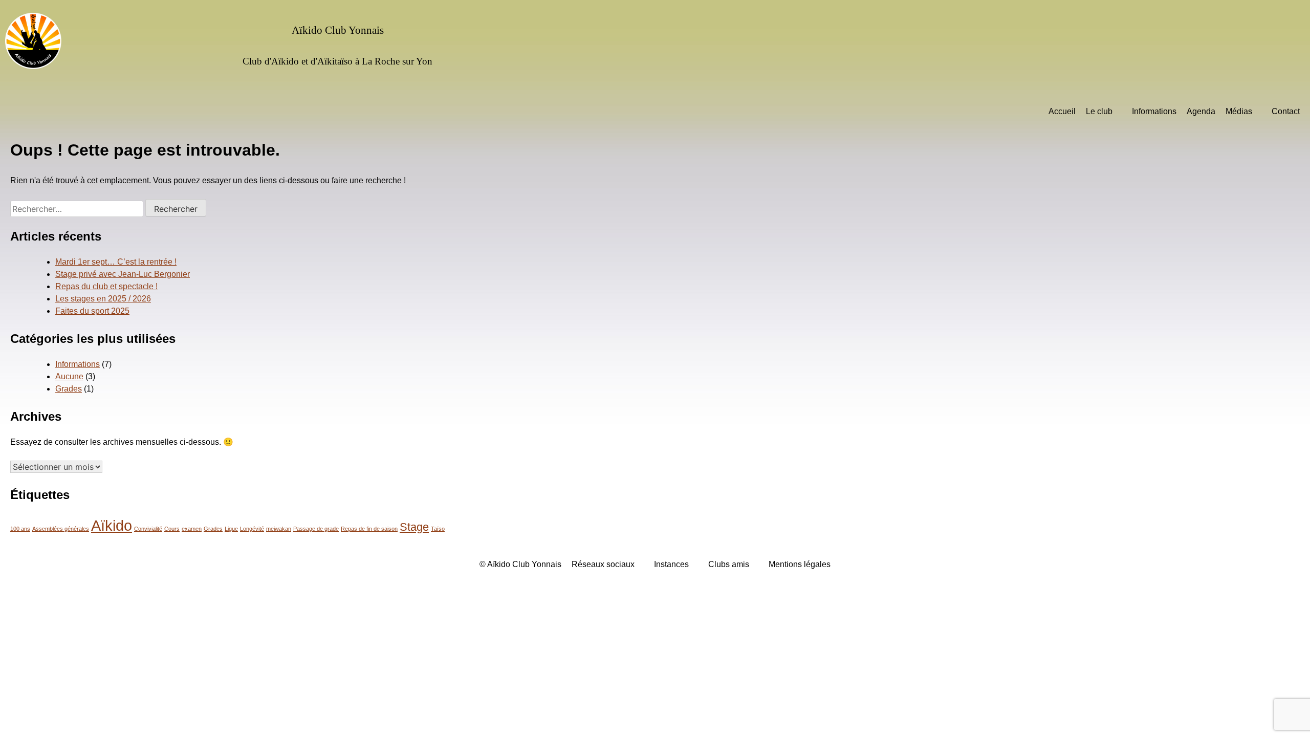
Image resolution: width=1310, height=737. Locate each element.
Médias (1239, 111)
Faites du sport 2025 (92, 311)
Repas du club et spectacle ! (106, 286)
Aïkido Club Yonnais (338, 30)
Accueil (1062, 111)
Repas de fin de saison (369, 529)
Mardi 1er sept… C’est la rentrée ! (116, 261)
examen (192, 529)
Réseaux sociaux (603, 564)
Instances (671, 564)
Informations (1154, 111)
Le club (1099, 111)
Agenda (1201, 111)
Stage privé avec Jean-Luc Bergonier (122, 274)
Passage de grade (316, 529)
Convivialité (148, 529)
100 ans (20, 529)
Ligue (231, 529)
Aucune (69, 376)
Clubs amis (728, 564)
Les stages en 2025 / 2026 (103, 298)
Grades (68, 388)
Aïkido (111, 525)
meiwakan (278, 529)
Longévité (252, 529)
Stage (414, 527)
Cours (172, 529)
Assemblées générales (60, 529)
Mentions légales (800, 564)
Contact (1286, 111)
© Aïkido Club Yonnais (520, 564)
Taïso (438, 529)
